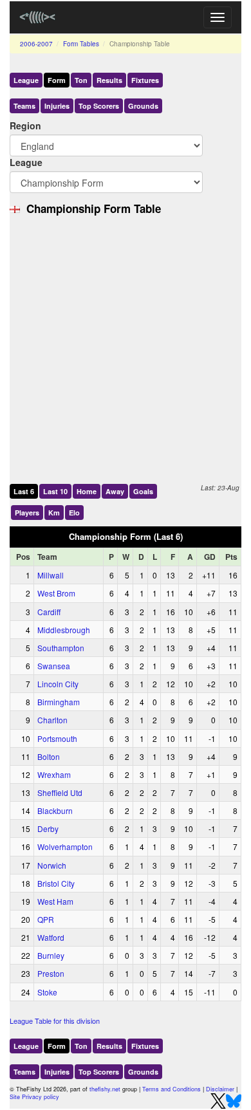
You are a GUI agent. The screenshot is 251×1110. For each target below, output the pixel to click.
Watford (50, 937)
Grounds (143, 106)
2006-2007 (36, 43)
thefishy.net (104, 1089)
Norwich (51, 865)
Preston (50, 973)
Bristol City (56, 883)
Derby (48, 828)
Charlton (52, 719)
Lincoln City (58, 683)
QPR (45, 919)
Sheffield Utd (59, 792)
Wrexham (54, 774)
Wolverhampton (65, 846)
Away (115, 491)
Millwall (50, 574)
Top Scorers (99, 106)
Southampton (60, 647)
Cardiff (48, 611)
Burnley (50, 955)
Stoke (47, 991)
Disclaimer (220, 1089)
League (26, 80)
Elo (74, 512)
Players (27, 512)
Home (87, 491)
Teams (24, 106)
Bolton (48, 756)
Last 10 (55, 491)
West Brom (56, 592)
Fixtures (145, 80)
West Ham (55, 901)
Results (109, 80)
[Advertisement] (125, 350)
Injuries (57, 106)
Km (54, 512)
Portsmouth (57, 738)
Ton (81, 80)
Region (25, 125)
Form (57, 80)
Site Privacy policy (34, 1097)
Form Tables (81, 43)
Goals (143, 491)
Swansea (53, 665)
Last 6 (24, 491)
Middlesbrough (63, 629)
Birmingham (58, 701)
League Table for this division (55, 1020)
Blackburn (55, 810)
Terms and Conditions (171, 1089)
